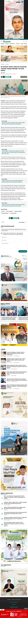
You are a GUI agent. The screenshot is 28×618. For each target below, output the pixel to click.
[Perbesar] (14, 94)
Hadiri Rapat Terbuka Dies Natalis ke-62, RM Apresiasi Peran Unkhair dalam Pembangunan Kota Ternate (13, 152)
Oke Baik (3, 72)
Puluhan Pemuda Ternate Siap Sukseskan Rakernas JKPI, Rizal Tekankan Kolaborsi (12, 181)
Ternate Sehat (13, 213)
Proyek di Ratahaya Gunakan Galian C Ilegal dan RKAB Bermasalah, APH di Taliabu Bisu (16, 353)
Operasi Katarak (18, 211)
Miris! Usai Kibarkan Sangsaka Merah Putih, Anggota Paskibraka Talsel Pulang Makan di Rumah (17, 386)
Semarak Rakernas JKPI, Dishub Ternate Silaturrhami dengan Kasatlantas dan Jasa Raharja (8, 318)
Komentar (24, 76)
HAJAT (2, 211)
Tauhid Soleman (4, 213)
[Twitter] (4, 77)
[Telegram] (8, 77)
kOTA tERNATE (9, 211)
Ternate (7, 64)
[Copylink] (10, 77)
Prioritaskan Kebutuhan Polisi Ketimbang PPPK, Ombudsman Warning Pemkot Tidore (17, 373)
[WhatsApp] (6, 77)
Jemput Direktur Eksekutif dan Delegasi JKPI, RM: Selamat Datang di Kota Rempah (13, 123)
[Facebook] (2, 77)
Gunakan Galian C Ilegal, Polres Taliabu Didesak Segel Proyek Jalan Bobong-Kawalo (16, 360)
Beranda (2, 64)
